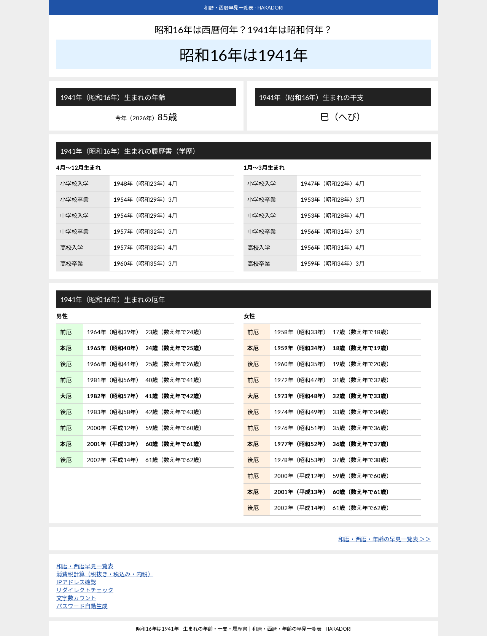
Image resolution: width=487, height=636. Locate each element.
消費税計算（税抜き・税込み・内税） (104, 574)
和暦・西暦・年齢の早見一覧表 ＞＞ (384, 539)
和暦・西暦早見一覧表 (84, 566)
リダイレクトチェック (84, 590)
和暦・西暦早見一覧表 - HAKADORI (243, 8)
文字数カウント (76, 598)
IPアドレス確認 (76, 582)
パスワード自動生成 (82, 606)
